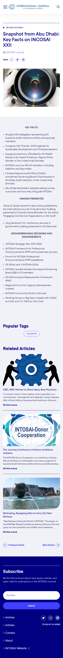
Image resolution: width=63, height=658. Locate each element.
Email (6, 588)
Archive (10, 617)
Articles (10, 625)
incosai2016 (31, 333)
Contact (10, 633)
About (9, 640)
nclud (57, 624)
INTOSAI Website (16, 648)
